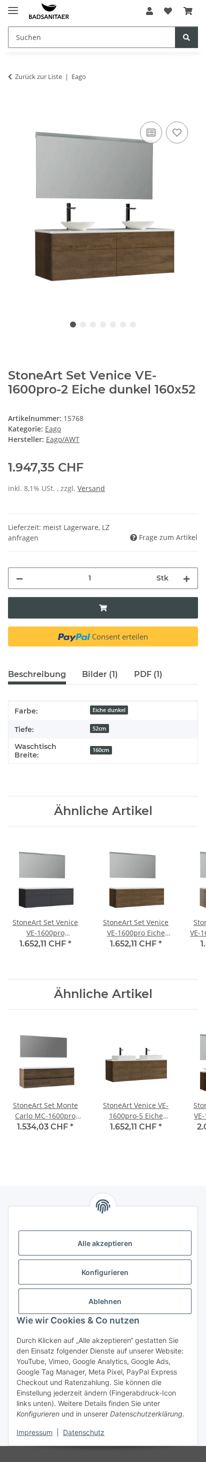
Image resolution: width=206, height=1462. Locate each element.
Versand (91, 488)
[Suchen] (186, 37)
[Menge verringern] (19, 578)
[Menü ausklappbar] (13, 6)
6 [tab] (123, 325)
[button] (149, 11)
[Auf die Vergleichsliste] (151, 133)
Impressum (34, 1432)
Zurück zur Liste (38, 76)
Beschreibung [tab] (37, 674)
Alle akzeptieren (105, 1243)
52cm (99, 728)
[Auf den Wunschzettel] (177, 133)
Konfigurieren (105, 1272)
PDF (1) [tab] (148, 674)
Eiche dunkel (109, 710)
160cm (101, 750)
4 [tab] (103, 325)
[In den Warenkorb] (16, 108)
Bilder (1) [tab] (100, 674)
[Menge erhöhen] (187, 578)
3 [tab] (93, 325)
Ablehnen (105, 1301)
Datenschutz (83, 1432)
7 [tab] (133, 325)
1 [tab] (73, 325)
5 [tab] (113, 325)
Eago (53, 429)
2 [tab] (83, 325)
